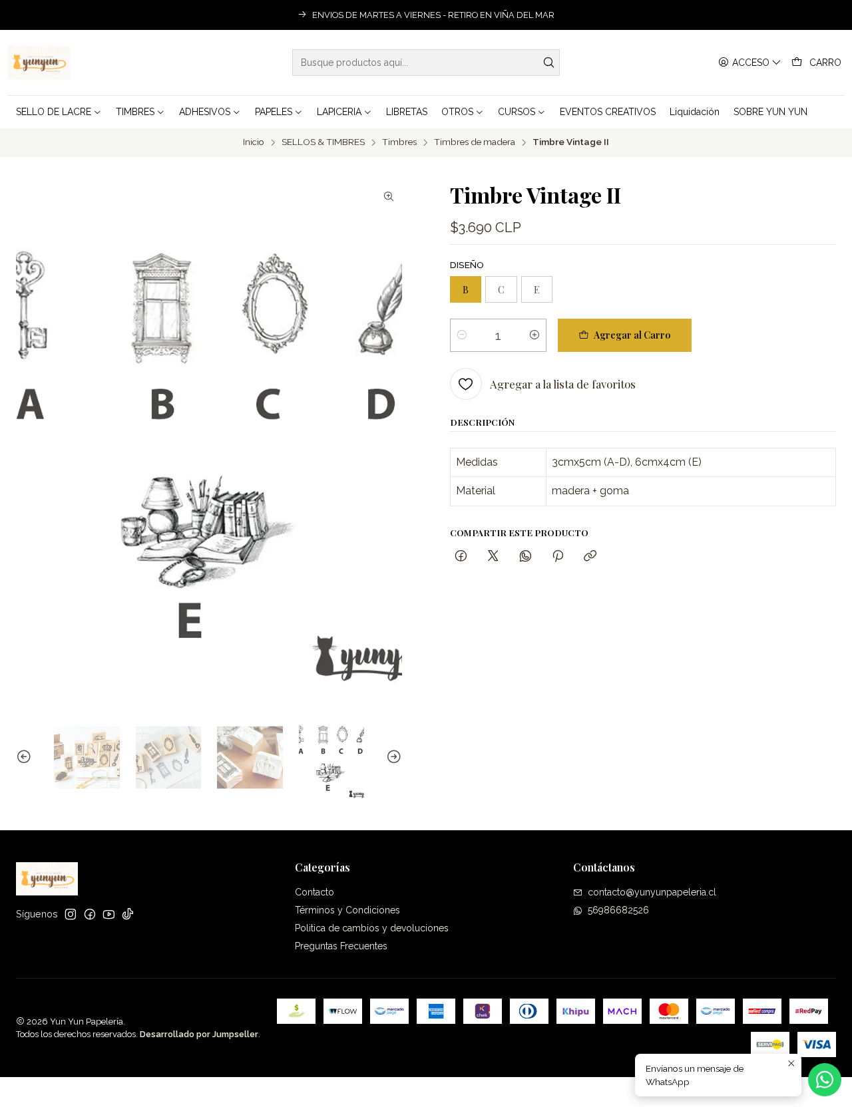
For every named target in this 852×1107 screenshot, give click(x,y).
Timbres (399, 142)
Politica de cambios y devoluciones (372, 928)
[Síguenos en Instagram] (70, 914)
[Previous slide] (26, 757)
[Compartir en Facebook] (461, 556)
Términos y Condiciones (347, 910)
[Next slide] (392, 757)
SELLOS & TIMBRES (323, 142)
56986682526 (618, 910)
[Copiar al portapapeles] (590, 556)
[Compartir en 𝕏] (493, 556)
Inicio (253, 142)
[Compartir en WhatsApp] (525, 556)
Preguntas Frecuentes (341, 946)
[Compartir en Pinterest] (557, 556)
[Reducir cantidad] (462, 335)
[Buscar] (548, 62)
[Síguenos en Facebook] (90, 914)
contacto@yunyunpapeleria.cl (652, 892)
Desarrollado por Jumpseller (199, 1034)
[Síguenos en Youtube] (109, 914)
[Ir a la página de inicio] (39, 62)
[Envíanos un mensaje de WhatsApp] (824, 1079)
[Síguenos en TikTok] (127, 914)
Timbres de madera (474, 142)
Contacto (314, 892)
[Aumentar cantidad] (534, 335)
